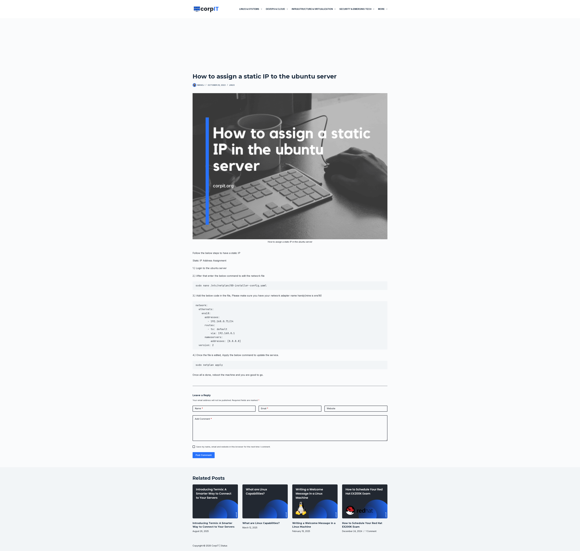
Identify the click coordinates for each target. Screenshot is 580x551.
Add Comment (203, 418)
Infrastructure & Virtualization (312, 9)
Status (224, 545)
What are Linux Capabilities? (261, 523)
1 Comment (371, 531)
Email (264, 408)
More (381, 9)
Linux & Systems (249, 9)
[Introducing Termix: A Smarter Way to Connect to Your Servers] (215, 501)
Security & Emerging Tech (355, 9)
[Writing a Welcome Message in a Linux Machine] (315, 501)
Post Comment (204, 455)
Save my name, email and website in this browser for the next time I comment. (233, 446)
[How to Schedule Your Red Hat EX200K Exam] (364, 501)
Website (331, 408)
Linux (232, 85)
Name (199, 408)
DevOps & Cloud (275, 9)
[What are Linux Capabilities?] (265, 501)
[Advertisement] (290, 41)
